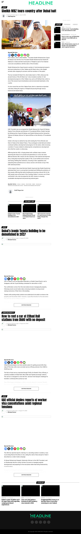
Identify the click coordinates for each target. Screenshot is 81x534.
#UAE (19, 184)
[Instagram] (24, 55)
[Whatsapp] (21, 55)
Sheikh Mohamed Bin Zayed (16, 185)
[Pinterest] (18, 55)
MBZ (34, 184)
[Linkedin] (15, 55)
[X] (12, 55)
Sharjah (39, 184)
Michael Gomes (12, 239)
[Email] (28, 55)
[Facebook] (9, 55)
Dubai (23, 184)
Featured (28, 184)
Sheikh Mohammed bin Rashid (32, 185)
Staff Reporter (11, 16)
